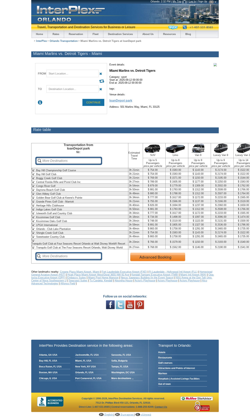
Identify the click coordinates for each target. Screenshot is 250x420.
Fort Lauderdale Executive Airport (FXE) (124, 271)
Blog (188, 34)
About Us (148, 34)
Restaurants (165, 357)
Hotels (161, 352)
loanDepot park (120, 100)
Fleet (95, 34)
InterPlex (41, 40)
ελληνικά (145, 414)
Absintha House (124, 280)
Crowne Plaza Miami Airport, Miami (80, 271)
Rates (56, 34)
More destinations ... (122, 378)
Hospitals (163, 378)
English (109, 414)
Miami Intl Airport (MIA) (193, 274)
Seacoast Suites (78, 280)
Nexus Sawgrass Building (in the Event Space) (147, 277)
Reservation (76, 34)
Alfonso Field (67, 283)
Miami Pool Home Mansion (103, 277)
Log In (192, 1)
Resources (169, 34)
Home (39, 34)
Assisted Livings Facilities (185, 378)
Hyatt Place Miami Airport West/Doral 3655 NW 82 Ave (98, 274)
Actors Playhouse (167, 280)
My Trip (177, 1)
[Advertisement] (155, 117)
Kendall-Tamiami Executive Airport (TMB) (154, 274)
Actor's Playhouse (145, 280)
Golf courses (165, 363)
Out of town (164, 384)
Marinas (162, 373)
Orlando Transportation (64, 40)
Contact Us (161, 407)
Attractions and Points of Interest (176, 368)
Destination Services (120, 34)
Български (127, 414)
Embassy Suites (76, 277)
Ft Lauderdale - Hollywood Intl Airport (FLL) (173, 271)
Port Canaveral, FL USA (88, 378)
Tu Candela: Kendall (101, 280)
